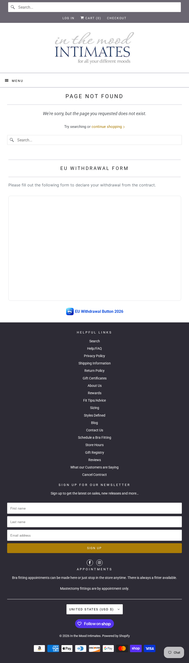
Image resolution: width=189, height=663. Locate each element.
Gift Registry (94, 452)
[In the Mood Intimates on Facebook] (90, 562)
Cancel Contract (94, 475)
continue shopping (107, 126)
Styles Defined (94, 415)
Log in (69, 18)
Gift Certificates (95, 378)
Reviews (94, 460)
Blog (94, 423)
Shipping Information (95, 363)
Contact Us (94, 430)
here (73, 578)
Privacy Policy (94, 356)
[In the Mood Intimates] (94, 49)
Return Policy (94, 371)
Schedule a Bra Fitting (94, 437)
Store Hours (94, 445)
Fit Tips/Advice (94, 400)
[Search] (13, 7)
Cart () (92, 18)
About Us (95, 386)
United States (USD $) (92, 609)
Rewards (94, 393)
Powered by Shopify (116, 636)
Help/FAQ (94, 348)
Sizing (94, 408)
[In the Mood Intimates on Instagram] (99, 562)
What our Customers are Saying (94, 467)
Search (94, 341)
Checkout (116, 18)
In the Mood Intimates (85, 636)
